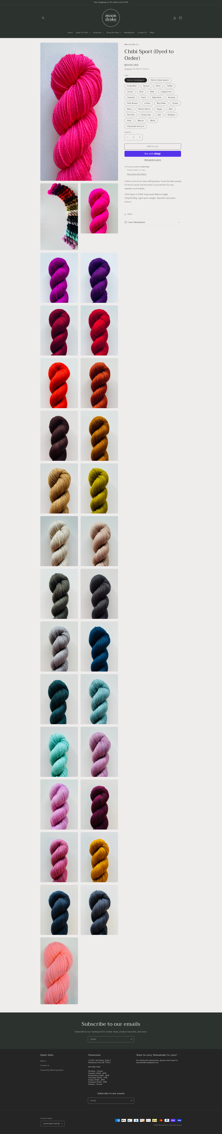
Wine (152, 121)
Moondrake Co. (163, 1125)
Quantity (127, 132)
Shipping (127, 69)
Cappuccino (166, 92)
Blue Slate (161, 103)
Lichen (147, 103)
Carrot (130, 92)
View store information (136, 174)
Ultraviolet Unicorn (135, 126)
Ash (159, 115)
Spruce (146, 86)
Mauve (141, 121)
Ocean (175, 103)
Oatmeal (131, 97)
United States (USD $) (51, 1123)
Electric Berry (144, 109)
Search (43, 1061)
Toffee (170, 86)
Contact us (44, 1065)
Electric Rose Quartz (160, 80)
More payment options (153, 160)
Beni (171, 109)
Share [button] (129, 214)
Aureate (171, 97)
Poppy (159, 109)
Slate (152, 92)
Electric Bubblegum (135, 80)
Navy (129, 109)
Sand (143, 97)
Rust (141, 92)
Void (129, 121)
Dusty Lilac (146, 115)
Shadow (171, 115)
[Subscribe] (131, 1039)
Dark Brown (132, 103)
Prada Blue (132, 86)
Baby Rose (156, 97)
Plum (158, 86)
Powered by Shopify (175, 1125)
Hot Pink (131, 115)
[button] (43, 18)
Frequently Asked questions (52, 1070)
